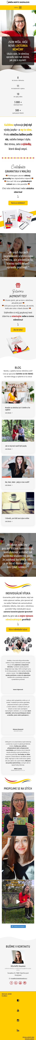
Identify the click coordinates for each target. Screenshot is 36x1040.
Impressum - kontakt (7, 994)
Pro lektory (4, 995)
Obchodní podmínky (29, 1039)
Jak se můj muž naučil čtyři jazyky (16, 446)
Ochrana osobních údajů (28, 1037)
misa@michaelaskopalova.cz (19, 978)
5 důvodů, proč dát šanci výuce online (17, 518)
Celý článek (8, 413)
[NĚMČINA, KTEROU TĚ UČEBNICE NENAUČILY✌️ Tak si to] (18, 814)
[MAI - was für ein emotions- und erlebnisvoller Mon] (18, 858)
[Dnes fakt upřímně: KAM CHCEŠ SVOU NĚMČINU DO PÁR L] (18, 901)
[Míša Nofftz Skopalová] (18, 2)
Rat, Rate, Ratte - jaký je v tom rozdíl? (17, 482)
